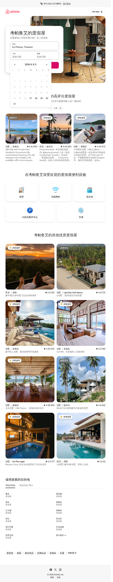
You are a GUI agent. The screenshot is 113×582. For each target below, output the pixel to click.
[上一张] (51, 108)
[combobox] (34, 47)
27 (31, 98)
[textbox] (22, 56)
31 (15, 104)
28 (36, 98)
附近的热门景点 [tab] (26, 485)
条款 (59, 577)
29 (41, 98)
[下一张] (60, 108)
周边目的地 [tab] (10, 485)
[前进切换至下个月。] (46, 64)
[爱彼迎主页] (13, 11)
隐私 (52, 577)
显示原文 (67, 3)
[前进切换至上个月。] (15, 64)
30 (47, 98)
